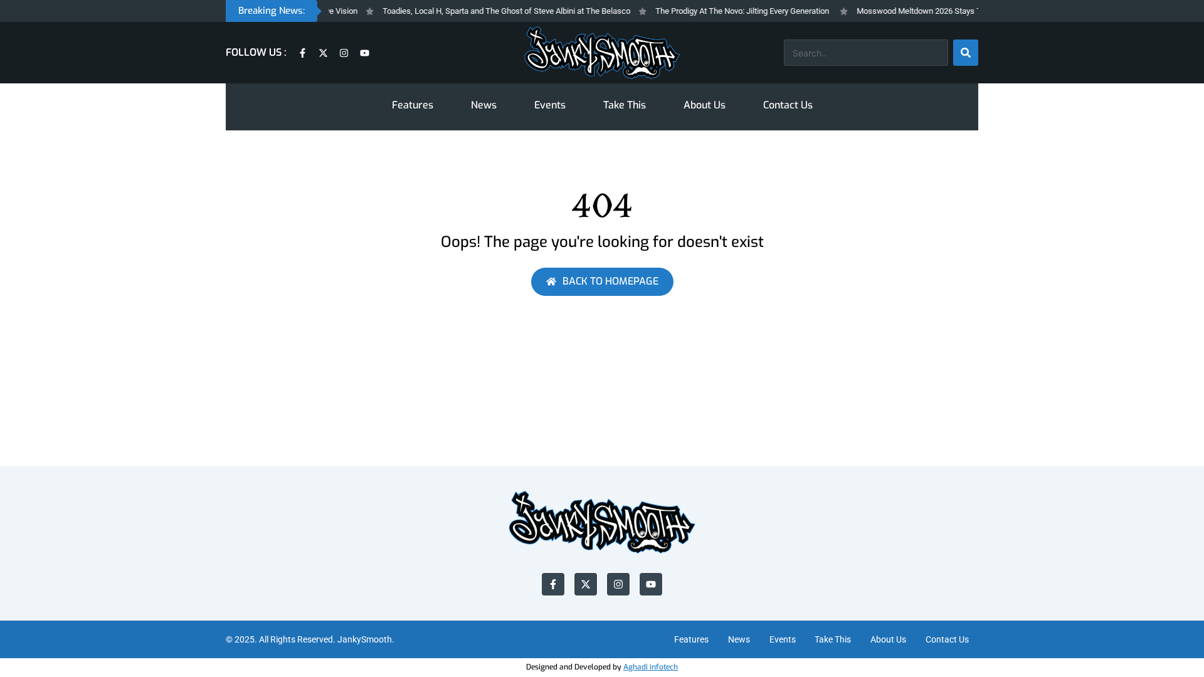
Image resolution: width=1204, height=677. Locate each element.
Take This (624, 105)
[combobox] (866, 52)
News (484, 105)
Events (550, 105)
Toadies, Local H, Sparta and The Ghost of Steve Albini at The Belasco (499, 11)
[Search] (965, 52)
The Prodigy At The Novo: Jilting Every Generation (734, 11)
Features (412, 105)
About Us (705, 105)
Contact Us (788, 105)
